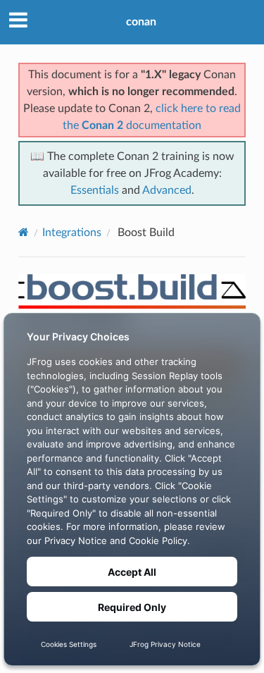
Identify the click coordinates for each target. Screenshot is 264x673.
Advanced (166, 190)
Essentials (94, 190)
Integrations (71, 232)
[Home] (23, 232)
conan (141, 21)
